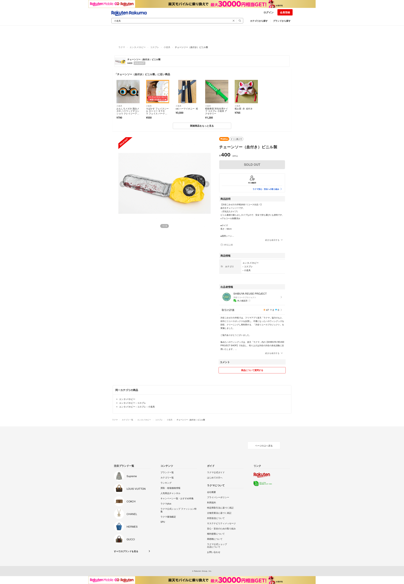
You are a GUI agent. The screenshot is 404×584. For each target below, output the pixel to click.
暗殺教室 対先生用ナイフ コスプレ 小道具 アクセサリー (216, 111)
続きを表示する (272, 239)
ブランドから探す (282, 20)
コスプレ (154, 47)
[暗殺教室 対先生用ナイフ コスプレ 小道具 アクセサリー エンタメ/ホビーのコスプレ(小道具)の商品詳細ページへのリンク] (216, 91)
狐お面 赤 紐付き (244, 108)
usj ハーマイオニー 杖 (187, 108)
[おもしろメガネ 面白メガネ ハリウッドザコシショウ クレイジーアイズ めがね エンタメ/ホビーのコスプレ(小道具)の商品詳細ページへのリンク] (128, 91)
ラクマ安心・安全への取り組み (266, 189)
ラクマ (121, 47)
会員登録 (285, 12)
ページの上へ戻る (264, 445)
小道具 (167, 47)
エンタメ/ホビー (138, 47)
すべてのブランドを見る (126, 551)
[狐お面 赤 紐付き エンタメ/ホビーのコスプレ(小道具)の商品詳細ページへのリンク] (246, 91)
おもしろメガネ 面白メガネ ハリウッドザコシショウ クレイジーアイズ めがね (127, 112)
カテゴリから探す (259, 20)
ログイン (269, 12)
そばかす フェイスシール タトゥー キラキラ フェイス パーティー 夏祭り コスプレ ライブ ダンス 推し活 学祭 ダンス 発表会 (157, 114)
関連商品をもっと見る (202, 125)
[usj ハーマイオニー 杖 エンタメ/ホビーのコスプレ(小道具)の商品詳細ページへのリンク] (187, 91)
